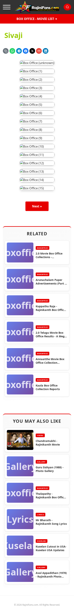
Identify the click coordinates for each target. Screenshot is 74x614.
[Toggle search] (67, 7)
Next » (37, 206)
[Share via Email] (39, 51)
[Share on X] (32, 51)
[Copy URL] (6, 51)
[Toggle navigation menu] (6, 7)
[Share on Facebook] (25, 51)
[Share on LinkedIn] (45, 51)
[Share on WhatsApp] (12, 51)
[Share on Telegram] (19, 51)
